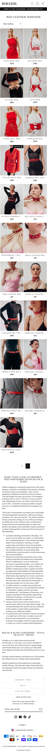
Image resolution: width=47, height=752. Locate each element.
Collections (22, 691)
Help (23, 685)
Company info (23, 680)
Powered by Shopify (23, 750)
